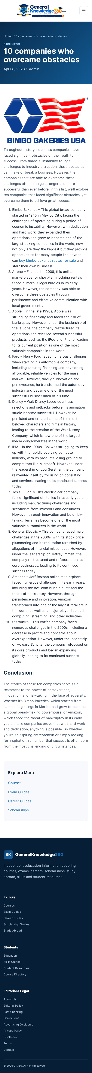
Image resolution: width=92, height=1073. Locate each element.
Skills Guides (12, 961)
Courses (14, 783)
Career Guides (19, 801)
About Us (10, 999)
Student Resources (16, 968)
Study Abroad (13, 930)
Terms (8, 1043)
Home (8, 36)
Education (10, 955)
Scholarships (18, 810)
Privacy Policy (13, 1030)
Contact (9, 1049)
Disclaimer (10, 1037)
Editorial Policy (13, 1005)
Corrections (11, 1018)
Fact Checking (13, 1012)
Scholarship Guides (16, 924)
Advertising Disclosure (19, 1024)
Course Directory (15, 974)
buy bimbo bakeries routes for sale (47, 260)
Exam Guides (18, 792)
